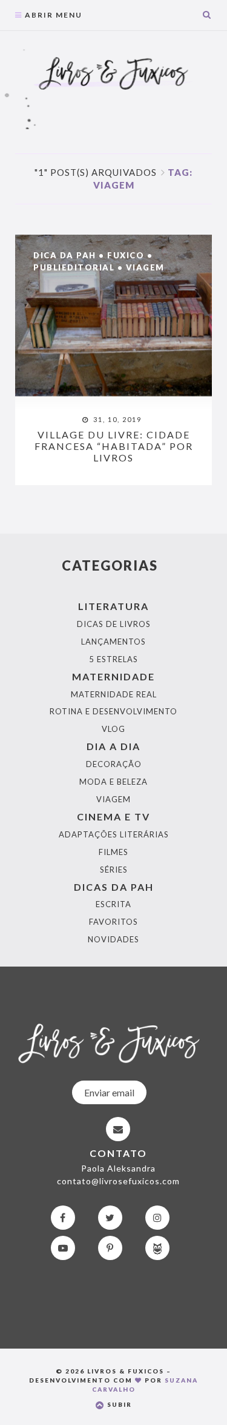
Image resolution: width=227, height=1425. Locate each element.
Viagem (145, 267)
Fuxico (125, 255)
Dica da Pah (64, 255)
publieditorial (73, 267)
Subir (118, 1404)
